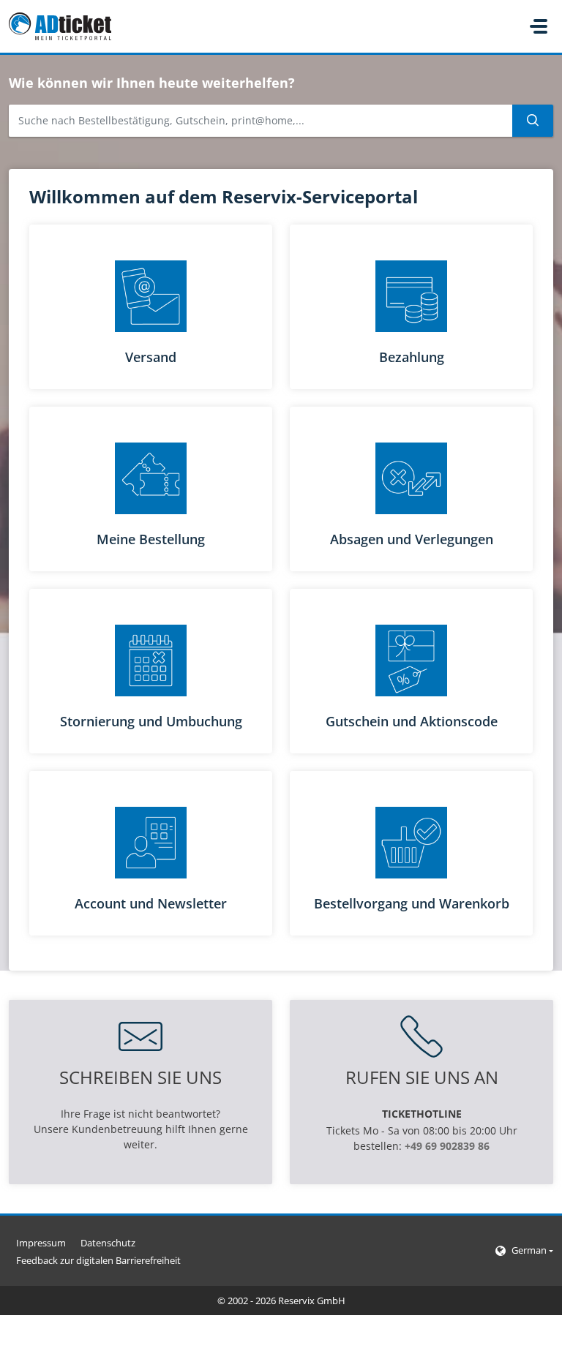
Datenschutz (107, 1242)
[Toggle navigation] (538, 26)
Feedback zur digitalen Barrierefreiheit (98, 1260)
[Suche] (532, 121)
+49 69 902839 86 (447, 1146)
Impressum (41, 1242)
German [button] (529, 1250)
